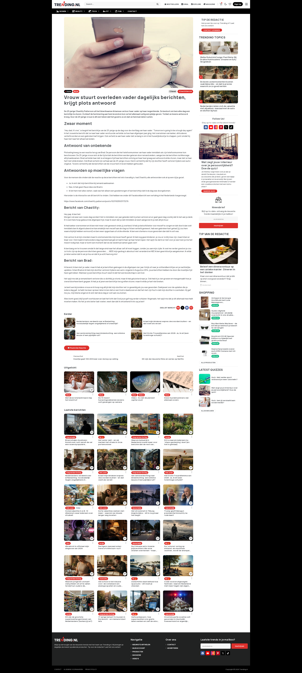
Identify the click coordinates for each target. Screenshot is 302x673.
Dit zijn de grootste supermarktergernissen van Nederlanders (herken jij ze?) (78, 619)
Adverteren (172, 648)
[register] (238, 4)
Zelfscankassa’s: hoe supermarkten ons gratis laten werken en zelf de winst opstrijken (144, 619)
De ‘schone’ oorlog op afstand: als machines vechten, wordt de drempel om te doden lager (177, 548)
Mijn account (138, 648)
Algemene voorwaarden (73, 669)
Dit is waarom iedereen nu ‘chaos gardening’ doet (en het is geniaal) (176, 442)
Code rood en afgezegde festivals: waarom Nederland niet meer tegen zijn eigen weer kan (177, 584)
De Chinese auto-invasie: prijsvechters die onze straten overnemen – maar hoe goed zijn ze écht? (143, 548)
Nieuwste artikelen (141, 644)
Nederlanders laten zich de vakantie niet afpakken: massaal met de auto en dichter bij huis (217, 108)
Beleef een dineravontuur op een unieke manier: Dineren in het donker (217, 269)
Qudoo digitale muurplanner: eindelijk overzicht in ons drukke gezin (222, 313)
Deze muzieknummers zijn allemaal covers (176, 399)
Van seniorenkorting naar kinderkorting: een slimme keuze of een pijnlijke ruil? (100, 334)
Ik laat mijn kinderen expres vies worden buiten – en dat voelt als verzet (167, 322)
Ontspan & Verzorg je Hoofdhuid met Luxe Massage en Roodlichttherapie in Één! (223, 300)
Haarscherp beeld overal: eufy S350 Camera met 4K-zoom (223, 351)
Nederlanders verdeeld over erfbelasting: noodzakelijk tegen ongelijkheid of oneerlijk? (97, 322)
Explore (197, 4)
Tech (94, 11)
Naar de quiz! (209, 191)
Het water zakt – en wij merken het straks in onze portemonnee (110, 442)
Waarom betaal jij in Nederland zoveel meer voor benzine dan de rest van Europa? (144, 442)
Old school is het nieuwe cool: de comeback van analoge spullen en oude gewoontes (109, 584)
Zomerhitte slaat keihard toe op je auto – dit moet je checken (144, 584)
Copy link (178, 308)
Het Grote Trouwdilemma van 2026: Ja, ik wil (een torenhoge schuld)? (166, 334)
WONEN (62, 11)
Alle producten (208, 362)
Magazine (210, 4)
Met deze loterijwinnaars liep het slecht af (78, 399)
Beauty (78, 11)
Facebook (187, 308)
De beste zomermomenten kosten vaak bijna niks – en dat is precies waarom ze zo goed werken (216, 84)
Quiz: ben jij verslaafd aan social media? (223, 401)
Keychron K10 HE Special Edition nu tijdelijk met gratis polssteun (222, 338)
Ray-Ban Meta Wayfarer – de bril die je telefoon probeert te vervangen (224, 325)
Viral (185, 4)
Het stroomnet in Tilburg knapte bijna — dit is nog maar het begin (145, 513)
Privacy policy (91, 669)
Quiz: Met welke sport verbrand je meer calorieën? (224, 378)
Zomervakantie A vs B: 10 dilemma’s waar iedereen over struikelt (79, 513)
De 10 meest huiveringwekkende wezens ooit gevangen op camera (111, 400)
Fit (107, 11)
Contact (132, 11)
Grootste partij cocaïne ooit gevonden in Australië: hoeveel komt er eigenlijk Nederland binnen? (177, 619)
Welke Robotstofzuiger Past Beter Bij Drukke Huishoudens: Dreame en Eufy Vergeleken (218, 59)
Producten (137, 651)
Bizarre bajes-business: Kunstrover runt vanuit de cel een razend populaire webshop (78, 442)
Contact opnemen (211, 30)
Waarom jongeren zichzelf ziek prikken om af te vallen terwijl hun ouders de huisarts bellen (77, 584)
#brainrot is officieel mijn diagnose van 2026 (77, 547)
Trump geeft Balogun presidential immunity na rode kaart (175, 513)
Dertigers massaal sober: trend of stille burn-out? (110, 547)
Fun (120, 11)
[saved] (230, 4)
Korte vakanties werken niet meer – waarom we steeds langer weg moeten (111, 513)
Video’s (135, 658)
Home (69, 91)
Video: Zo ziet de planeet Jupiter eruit (143, 399)
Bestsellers (173, 4)
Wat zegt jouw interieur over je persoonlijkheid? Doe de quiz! (224, 390)
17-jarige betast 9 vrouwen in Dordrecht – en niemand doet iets (112, 619)
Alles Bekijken (207, 411)
